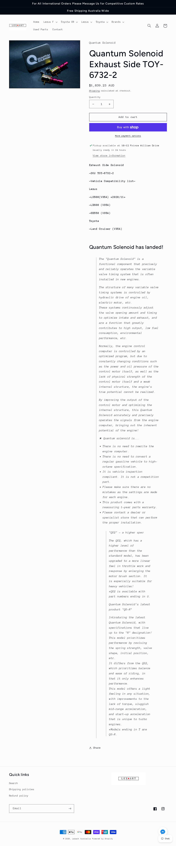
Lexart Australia (81, 839)
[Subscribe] (70, 808)
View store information (109, 155)
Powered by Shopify (102, 839)
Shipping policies (21, 789)
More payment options (128, 136)
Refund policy (18, 795)
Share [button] (97, 747)
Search (13, 783)
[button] (50, 22)
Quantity (95, 97)
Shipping (94, 91)
